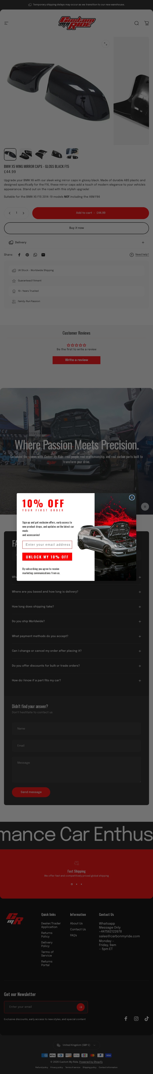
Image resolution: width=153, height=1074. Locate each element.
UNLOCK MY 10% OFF (47, 556)
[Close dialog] (131, 497)
